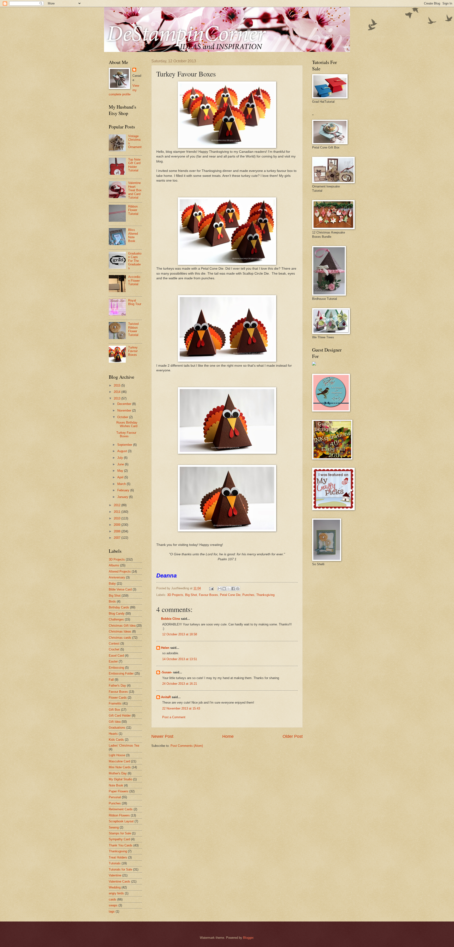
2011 (117, 512)
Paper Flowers (118, 791)
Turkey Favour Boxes (133, 351)
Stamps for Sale (120, 833)
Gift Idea (115, 721)
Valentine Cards (119, 881)
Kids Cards (116, 739)
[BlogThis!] (224, 588)
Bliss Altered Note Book (133, 235)
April (120, 477)
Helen (165, 648)
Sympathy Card (119, 839)
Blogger (248, 937)
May (120, 470)
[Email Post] (211, 588)
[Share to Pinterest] (237, 588)
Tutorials (115, 863)
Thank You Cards (120, 845)
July (120, 457)
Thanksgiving (265, 595)
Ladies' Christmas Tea (124, 745)
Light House (117, 755)
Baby (112, 583)
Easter (113, 661)
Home (228, 736)
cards (112, 899)
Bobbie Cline (170, 618)
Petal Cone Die (230, 595)
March (122, 484)
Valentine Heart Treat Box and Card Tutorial (135, 190)
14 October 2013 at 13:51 (179, 659)
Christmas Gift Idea (122, 625)
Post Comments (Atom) (186, 745)
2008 (117, 531)
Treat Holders (118, 857)
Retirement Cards (121, 809)
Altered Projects (120, 571)
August (122, 451)
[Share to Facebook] (233, 588)
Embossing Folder (121, 673)
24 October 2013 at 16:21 (179, 683)
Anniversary (117, 577)
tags (112, 911)
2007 (117, 537)
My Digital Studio (120, 779)
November (124, 410)
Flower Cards (118, 697)
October (123, 417)
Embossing (116, 667)
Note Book (116, 785)
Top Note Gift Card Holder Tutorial (134, 165)
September (125, 444)
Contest (114, 643)
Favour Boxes (208, 595)
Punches (248, 595)
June (121, 464)
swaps (113, 905)
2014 (117, 392)
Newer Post (162, 736)
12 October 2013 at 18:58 (179, 634)
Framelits (115, 703)
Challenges (116, 619)
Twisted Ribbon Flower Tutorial (133, 329)
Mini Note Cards (120, 767)
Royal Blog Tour (134, 302)
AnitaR (166, 697)
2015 (117, 385)
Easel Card (116, 655)
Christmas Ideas (120, 631)
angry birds (116, 893)
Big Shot (191, 595)
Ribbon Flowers (119, 815)
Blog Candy (117, 613)
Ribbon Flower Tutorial (133, 210)
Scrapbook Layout (121, 821)
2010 (117, 518)
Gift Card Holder (120, 715)
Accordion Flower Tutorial (134, 280)
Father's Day (117, 685)
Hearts (113, 733)
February (123, 490)
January (123, 497)
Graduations (117, 727)
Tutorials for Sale (120, 869)
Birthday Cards (119, 607)
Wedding (115, 887)
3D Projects (175, 595)
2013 (117, 398)
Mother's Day (118, 773)
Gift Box (114, 709)
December (124, 404)
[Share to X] (228, 588)
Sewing (114, 827)
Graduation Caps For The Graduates (134, 261)
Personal (115, 797)
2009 (117, 525)
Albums (114, 565)
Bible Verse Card (120, 589)
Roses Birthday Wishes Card (126, 424)
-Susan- (166, 672)
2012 (117, 505)
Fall (111, 679)
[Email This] (219, 588)
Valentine (115, 875)
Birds (112, 601)
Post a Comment (173, 717)
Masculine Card (119, 761)
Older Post (293, 736)
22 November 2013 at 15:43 (181, 708)
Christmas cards (120, 637)
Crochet (114, 649)
